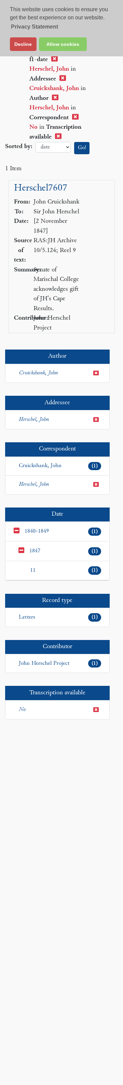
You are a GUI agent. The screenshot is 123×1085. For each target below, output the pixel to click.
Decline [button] (23, 44)
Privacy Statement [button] (34, 27)
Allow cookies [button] (62, 44)
